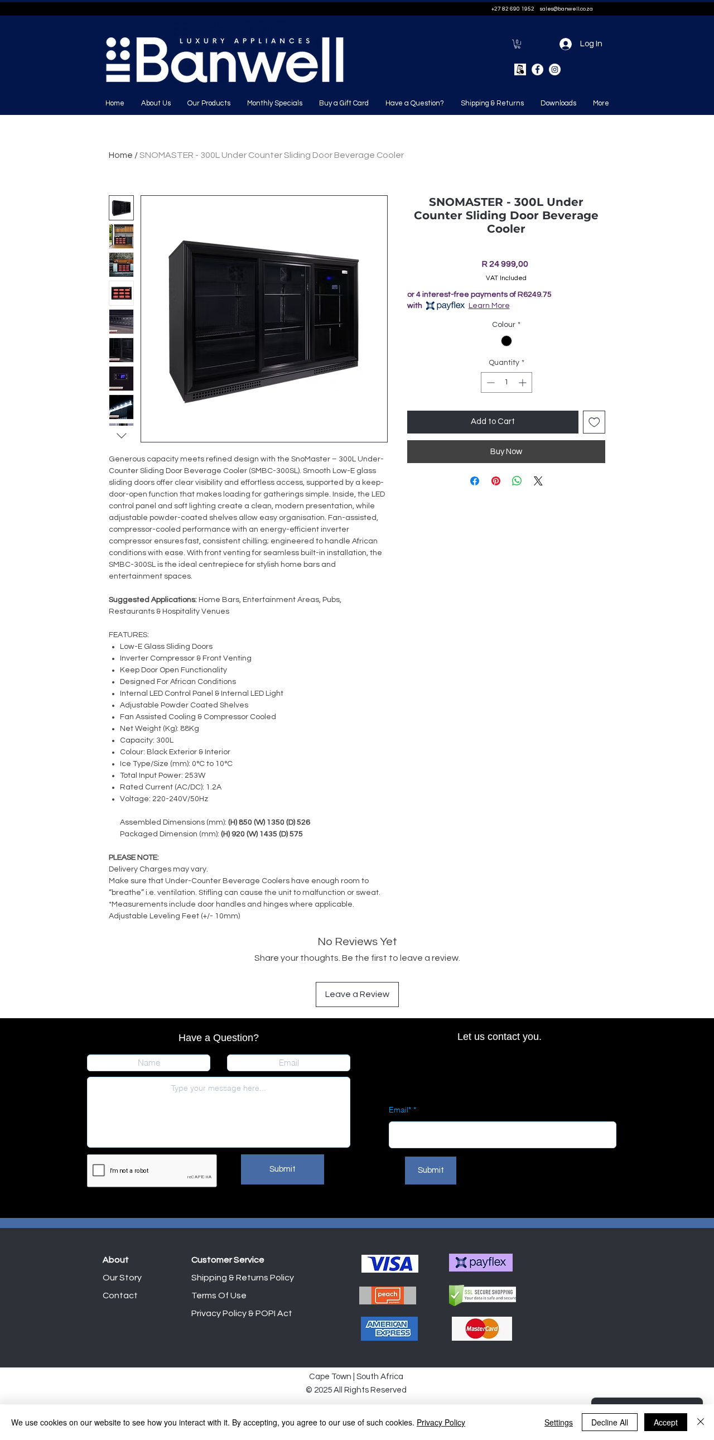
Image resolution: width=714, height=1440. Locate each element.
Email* (400, 1110)
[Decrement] (489, 382)
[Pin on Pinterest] (496, 481)
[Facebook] (537, 69)
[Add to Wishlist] (594, 422)
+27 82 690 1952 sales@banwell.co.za (542, 9)
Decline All (609, 1422)
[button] (517, 44)
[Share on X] (538, 481)
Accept (666, 1422)
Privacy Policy (441, 1422)
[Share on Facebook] (474, 481)
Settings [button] (558, 1422)
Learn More (489, 306)
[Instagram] (555, 69)
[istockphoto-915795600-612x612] (520, 69)
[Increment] (523, 382)
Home (121, 155)
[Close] (700, 1422)
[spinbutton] (506, 382)
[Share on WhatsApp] (517, 481)
